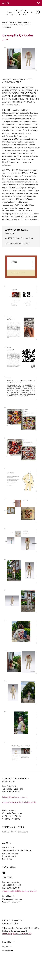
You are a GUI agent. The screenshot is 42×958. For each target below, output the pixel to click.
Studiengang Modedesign (13, 25)
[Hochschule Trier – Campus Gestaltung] (17, 12)
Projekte (27, 25)
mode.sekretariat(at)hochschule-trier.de (19, 802)
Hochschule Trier (8, 22)
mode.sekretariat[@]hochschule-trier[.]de (19, 891)
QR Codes (7, 27)
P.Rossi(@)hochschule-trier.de (15, 797)
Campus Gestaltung (23, 22)
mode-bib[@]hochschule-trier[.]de (16, 934)
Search (38, 12)
